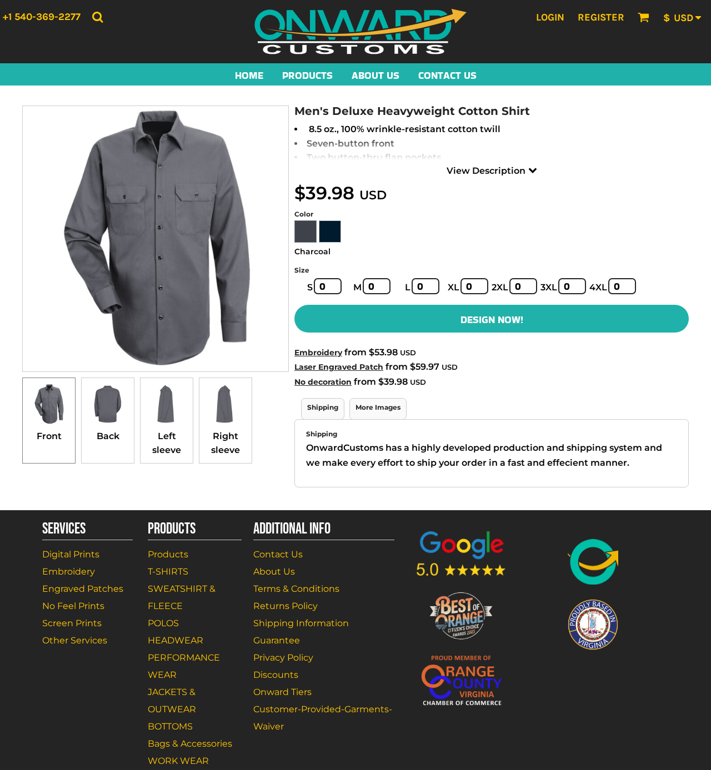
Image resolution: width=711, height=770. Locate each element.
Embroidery (318, 353)
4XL (598, 287)
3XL (548, 287)
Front (49, 436)
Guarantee (276, 640)
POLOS (163, 623)
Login (550, 17)
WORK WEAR (178, 761)
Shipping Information (301, 623)
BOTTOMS (170, 726)
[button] (97, 17)
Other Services (74, 640)
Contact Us (278, 554)
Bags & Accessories (190, 743)
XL (453, 287)
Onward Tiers (282, 692)
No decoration (323, 382)
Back (108, 436)
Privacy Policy (283, 657)
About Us (274, 571)
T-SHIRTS (168, 571)
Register (601, 17)
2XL (500, 287)
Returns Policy (285, 606)
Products (168, 554)
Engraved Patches (82, 588)
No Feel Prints (73, 606)
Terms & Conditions (296, 588)
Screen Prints (72, 623)
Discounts (275, 675)
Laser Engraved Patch (338, 367)
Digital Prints (70, 554)
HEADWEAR (175, 640)
